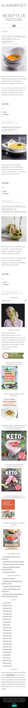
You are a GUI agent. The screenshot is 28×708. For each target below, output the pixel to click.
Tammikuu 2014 (7, 611)
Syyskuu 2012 (7, 655)
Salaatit (16, 291)
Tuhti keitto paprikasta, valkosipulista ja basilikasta (13, 39)
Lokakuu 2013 (7, 619)
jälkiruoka (9, 677)
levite (23, 679)
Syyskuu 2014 (7, 603)
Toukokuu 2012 (7, 666)
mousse (17, 681)
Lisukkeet (12, 291)
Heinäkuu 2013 (7, 627)
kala (17, 677)
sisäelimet (23, 684)
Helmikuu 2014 (7, 608)
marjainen (13, 681)
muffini (20, 681)
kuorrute (15, 679)
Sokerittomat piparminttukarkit (12, 586)
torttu (14, 686)
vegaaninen (23, 686)
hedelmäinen (13, 202)
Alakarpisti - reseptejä (14, 10)
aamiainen (3, 672)
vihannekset (15, 123)
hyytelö (20, 674)
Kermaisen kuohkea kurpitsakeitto (11, 128)
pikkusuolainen (12, 684)
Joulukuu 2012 (7, 646)
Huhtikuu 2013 (7, 635)
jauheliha (23, 674)
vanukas (16, 686)
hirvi (17, 674)
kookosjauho (11, 679)
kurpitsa (20, 202)
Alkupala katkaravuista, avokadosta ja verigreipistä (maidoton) (13, 209)
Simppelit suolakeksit (9, 572)
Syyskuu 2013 (7, 622)
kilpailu (7, 679)
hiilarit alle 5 (10, 675)
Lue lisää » (5, 104)
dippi (13, 672)
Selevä (14, 705)
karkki (21, 677)
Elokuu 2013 (6, 624)
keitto (12, 123)
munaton (3, 294)
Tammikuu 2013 (7, 644)
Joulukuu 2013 (7, 614)
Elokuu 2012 (6, 657)
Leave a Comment (14, 43)
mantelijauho (8, 681)
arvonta (10, 672)
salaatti (7, 294)
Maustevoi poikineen (9, 578)
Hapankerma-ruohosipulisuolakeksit (13, 561)
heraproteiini (3, 674)
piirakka (7, 684)
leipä (21, 679)
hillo (15, 674)
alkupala (8, 123)
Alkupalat (8, 121)
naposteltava (3, 684)
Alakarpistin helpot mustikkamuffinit (13, 564)
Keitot (12, 121)
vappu (19, 686)
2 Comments (13, 213)
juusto (5, 677)
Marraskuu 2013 (7, 616)
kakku (15, 677)
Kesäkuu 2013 (7, 630)
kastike (23, 677)
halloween (18, 672)
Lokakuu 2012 (7, 652)
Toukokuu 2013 (7, 633)
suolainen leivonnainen (8, 686)
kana (19, 677)
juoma (2, 677)
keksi (4, 679)
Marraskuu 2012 (7, 649)
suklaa (2, 686)
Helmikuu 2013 (7, 641)
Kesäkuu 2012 (7, 663)
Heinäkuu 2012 (7, 660)
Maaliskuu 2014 (7, 605)
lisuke (17, 293)
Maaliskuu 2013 (7, 638)
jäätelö (12, 677)
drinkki (15, 672)
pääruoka (17, 684)
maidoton (21, 293)
